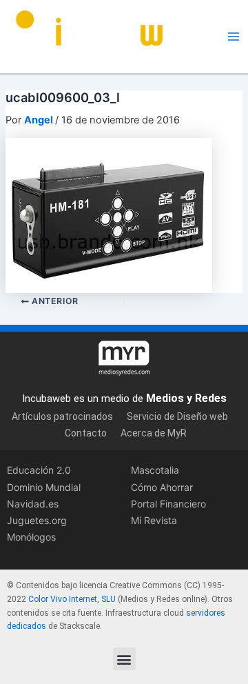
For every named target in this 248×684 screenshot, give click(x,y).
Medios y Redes (186, 398)
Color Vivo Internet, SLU (72, 599)
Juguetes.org (37, 520)
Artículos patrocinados (62, 416)
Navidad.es (33, 504)
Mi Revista (154, 520)
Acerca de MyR (154, 433)
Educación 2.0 (39, 470)
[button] (124, 658)
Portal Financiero (168, 504)
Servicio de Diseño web (177, 416)
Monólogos (31, 537)
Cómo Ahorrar (162, 487)
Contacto (86, 433)
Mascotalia (155, 470)
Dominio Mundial (44, 487)
